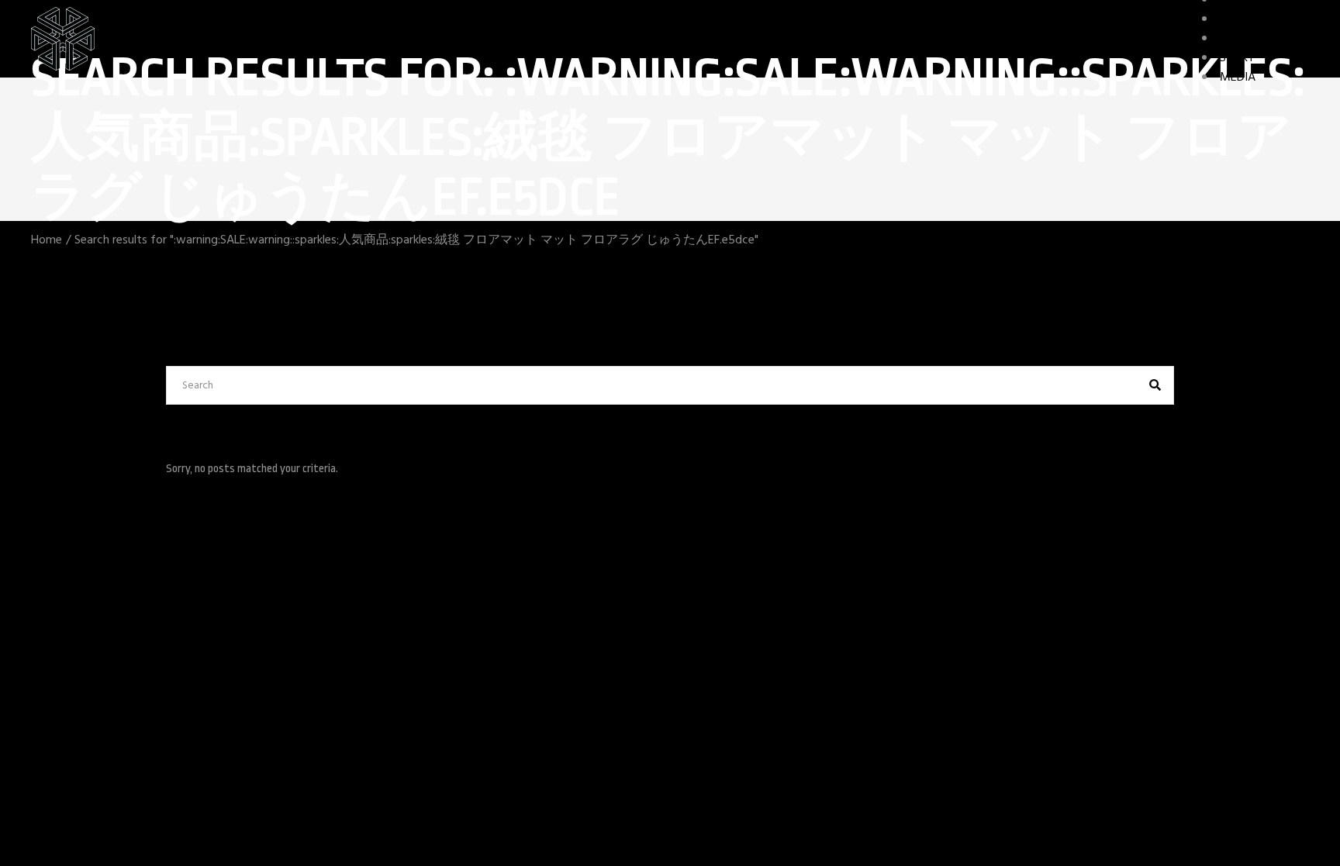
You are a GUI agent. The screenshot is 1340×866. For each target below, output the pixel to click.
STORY (1237, 58)
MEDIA (1237, 77)
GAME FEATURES (1264, 39)
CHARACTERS (1254, 19)
